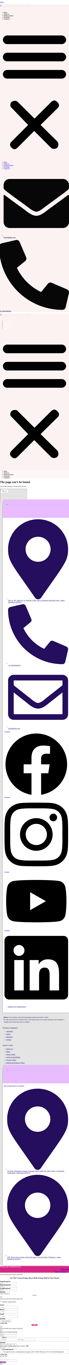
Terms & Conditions (61, 1272)
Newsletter (7, 17)
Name (5, 1281)
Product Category (9, 15)
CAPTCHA (3, 1323)
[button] (34, 90)
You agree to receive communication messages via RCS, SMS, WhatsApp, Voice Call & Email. (31, 1352)
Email (5, 1288)
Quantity (2, 1292)
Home (5, 12)
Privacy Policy (64, 1269)
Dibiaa (2, 2)
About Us (6, 14)
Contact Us (7, 19)
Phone (5, 1285)
